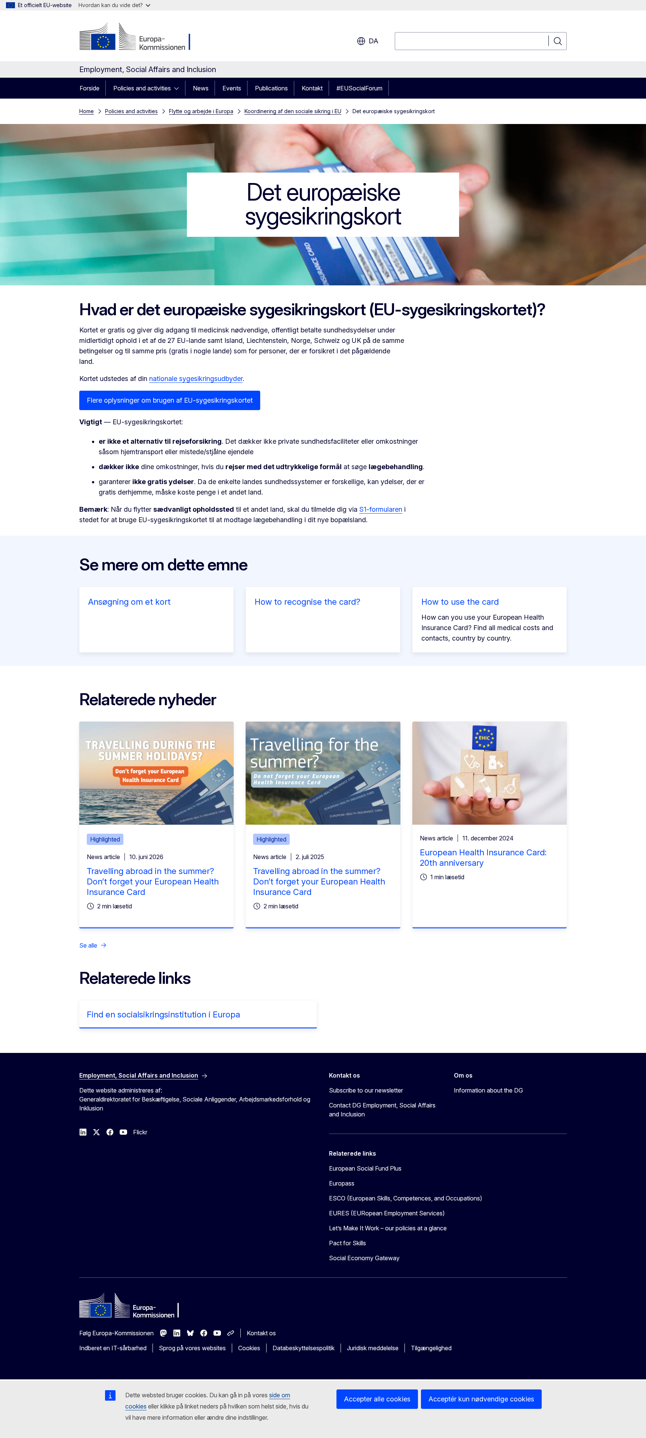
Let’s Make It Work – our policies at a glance (388, 1228)
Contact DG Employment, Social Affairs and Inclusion (382, 1109)
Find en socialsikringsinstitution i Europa (163, 1014)
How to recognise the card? (307, 602)
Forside (89, 88)
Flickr (140, 1132)
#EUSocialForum (359, 88)
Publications (271, 88)
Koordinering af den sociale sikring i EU (292, 111)
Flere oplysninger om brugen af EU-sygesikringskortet (170, 400)
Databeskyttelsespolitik (304, 1348)
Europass (341, 1183)
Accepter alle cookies (377, 1399)
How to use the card (460, 602)
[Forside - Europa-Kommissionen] (139, 37)
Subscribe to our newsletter (366, 1090)
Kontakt (312, 88)
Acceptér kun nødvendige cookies (481, 1399)
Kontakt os (261, 1333)
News (201, 88)
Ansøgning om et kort (129, 602)
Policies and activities (142, 88)
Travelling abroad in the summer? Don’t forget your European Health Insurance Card (153, 881)
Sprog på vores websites (192, 1348)
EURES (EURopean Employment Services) (387, 1213)
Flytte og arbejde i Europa (201, 111)
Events (231, 88)
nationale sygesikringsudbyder (196, 378)
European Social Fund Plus (365, 1168)
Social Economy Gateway (364, 1258)
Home (86, 111)
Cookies (249, 1348)
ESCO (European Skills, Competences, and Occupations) (405, 1198)
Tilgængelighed (431, 1348)
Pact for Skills (347, 1243)
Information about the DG (488, 1090)
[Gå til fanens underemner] (178, 88)
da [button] (373, 41)
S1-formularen (380, 509)
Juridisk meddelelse (373, 1348)
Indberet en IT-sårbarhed (113, 1348)
